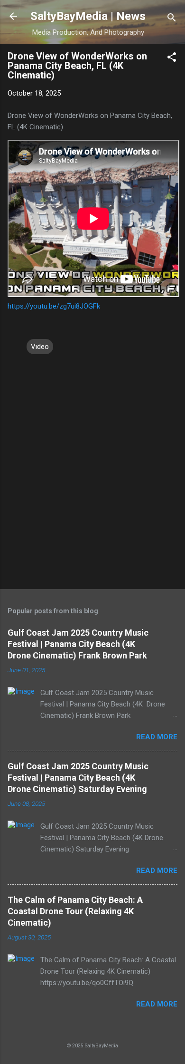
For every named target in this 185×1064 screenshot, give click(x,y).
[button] (171, 58)
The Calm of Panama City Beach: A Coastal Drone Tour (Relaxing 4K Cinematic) (75, 911)
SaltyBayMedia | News (88, 16)
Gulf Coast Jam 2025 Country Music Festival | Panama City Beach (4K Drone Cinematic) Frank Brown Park (78, 644)
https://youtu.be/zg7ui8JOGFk (54, 306)
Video (40, 346)
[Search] (171, 19)
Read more (156, 737)
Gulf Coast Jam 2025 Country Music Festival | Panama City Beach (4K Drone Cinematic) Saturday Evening (78, 777)
